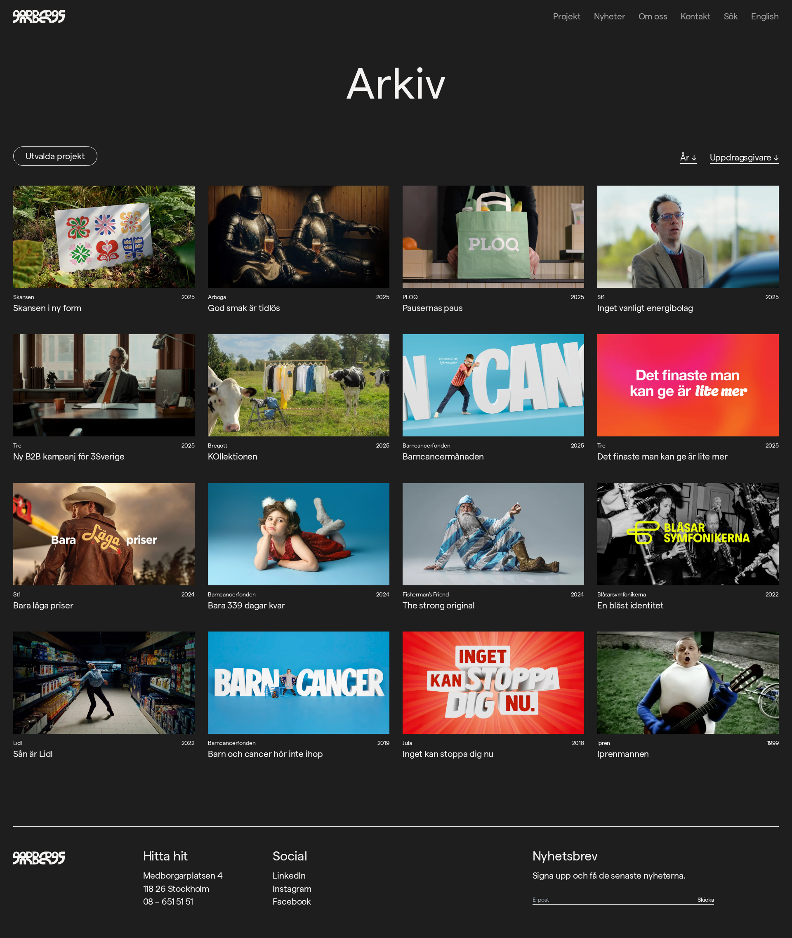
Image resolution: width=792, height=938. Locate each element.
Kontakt (696, 16)
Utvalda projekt (55, 156)
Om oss (653, 16)
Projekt (567, 16)
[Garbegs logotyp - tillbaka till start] (36, 16)
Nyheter (609, 16)
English (765, 16)
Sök (731, 16)
